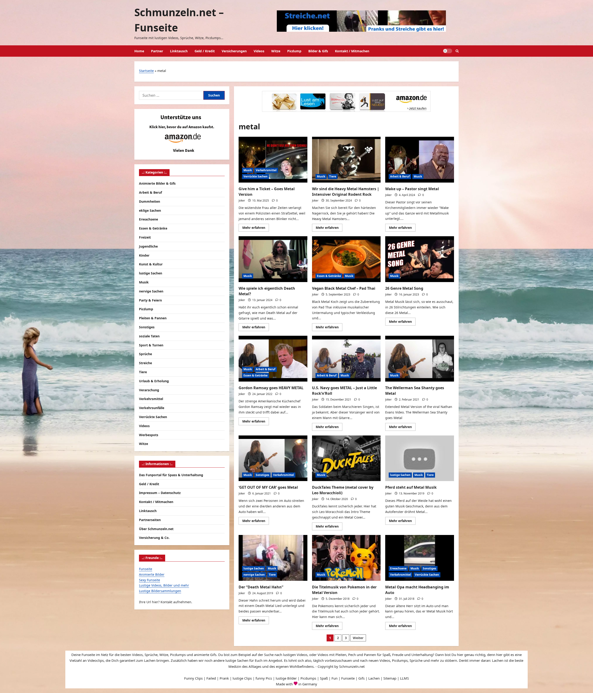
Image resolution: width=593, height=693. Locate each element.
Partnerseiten (150, 520)
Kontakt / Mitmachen (352, 51)
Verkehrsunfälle (151, 408)
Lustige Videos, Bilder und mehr (164, 585)
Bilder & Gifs (318, 51)
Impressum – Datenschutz (160, 493)
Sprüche (145, 354)
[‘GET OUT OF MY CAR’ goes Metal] (273, 458)
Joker (242, 200)
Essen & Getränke (329, 276)
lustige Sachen (400, 475)
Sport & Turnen (151, 345)
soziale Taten (149, 336)
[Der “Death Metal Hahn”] (273, 558)
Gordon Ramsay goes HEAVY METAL (271, 387)
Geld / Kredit (205, 51)
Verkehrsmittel (266, 170)
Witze (275, 51)
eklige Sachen (150, 210)
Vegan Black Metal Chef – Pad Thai (343, 288)
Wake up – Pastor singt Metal (412, 188)
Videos (259, 51)
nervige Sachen (254, 575)
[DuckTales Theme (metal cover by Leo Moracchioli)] (346, 458)
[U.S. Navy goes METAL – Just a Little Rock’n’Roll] (346, 359)
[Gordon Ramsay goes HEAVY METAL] (273, 359)
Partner (157, 51)
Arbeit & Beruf (400, 176)
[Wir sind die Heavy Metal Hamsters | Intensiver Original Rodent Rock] (346, 160)
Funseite (145, 569)
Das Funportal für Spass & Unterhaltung (171, 475)
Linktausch (179, 51)
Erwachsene (398, 568)
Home (139, 51)
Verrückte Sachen (255, 176)
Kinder (144, 255)
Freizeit (145, 237)
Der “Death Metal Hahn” (261, 587)
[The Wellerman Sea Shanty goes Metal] (419, 359)
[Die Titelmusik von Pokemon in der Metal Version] (346, 558)
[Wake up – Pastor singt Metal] (419, 160)
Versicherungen (234, 51)
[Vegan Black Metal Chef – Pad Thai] (346, 259)
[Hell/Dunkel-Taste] (447, 51)
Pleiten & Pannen (153, 318)
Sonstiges (262, 475)
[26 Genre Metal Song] (419, 259)
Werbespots (148, 435)
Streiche (145, 363)
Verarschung (149, 390)
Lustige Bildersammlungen (160, 591)
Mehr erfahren (255, 228)
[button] (457, 51)
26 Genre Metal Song (404, 288)
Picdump (294, 51)
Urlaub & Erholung (154, 381)
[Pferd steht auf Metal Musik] (419, 458)
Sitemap (389, 678)
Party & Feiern (150, 300)
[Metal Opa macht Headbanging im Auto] (419, 558)
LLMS (404, 678)
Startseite (146, 70)
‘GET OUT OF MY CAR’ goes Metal (268, 487)
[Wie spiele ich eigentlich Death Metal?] (273, 259)
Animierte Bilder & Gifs (157, 183)
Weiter (358, 638)
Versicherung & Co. (154, 537)
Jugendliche (148, 246)
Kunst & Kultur (151, 264)
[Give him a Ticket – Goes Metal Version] (273, 160)
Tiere (332, 176)
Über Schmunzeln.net (156, 529)
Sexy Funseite (149, 580)
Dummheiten (149, 201)
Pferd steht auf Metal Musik (411, 487)
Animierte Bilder (151, 574)
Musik (247, 170)
